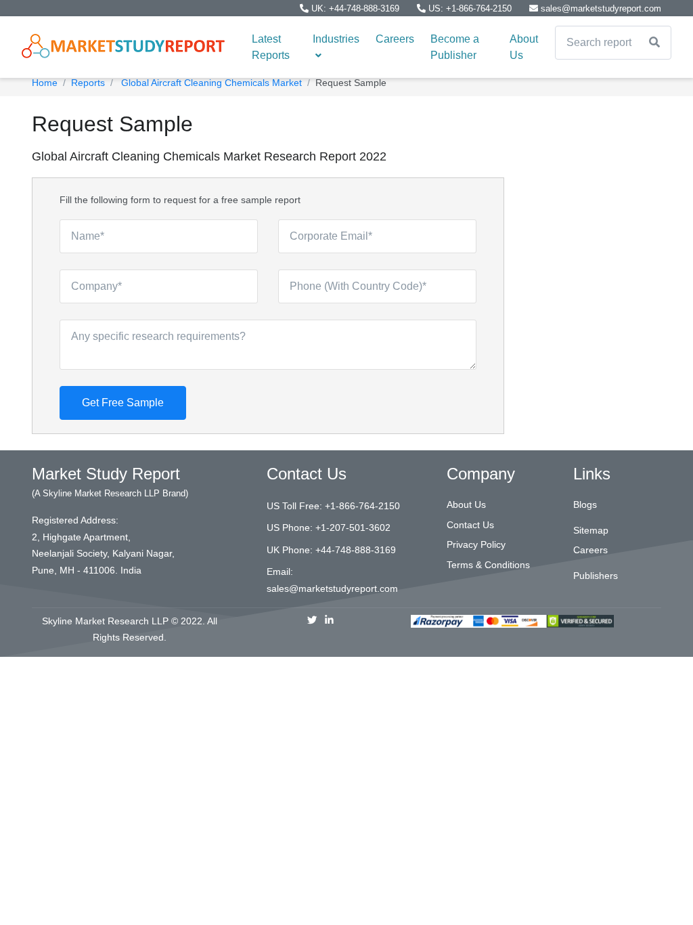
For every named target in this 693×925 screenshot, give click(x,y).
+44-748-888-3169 (355, 549)
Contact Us (470, 524)
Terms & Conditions (488, 564)
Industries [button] (336, 39)
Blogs (585, 504)
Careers (395, 39)
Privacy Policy (476, 544)
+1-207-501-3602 (352, 527)
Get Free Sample (123, 402)
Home (45, 82)
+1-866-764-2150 (362, 505)
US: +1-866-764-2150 (470, 8)
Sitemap (590, 530)
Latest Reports (271, 47)
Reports (88, 82)
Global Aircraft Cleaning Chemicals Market (210, 82)
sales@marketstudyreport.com (599, 8)
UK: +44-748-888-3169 (355, 8)
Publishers (595, 575)
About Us (524, 47)
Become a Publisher (454, 47)
